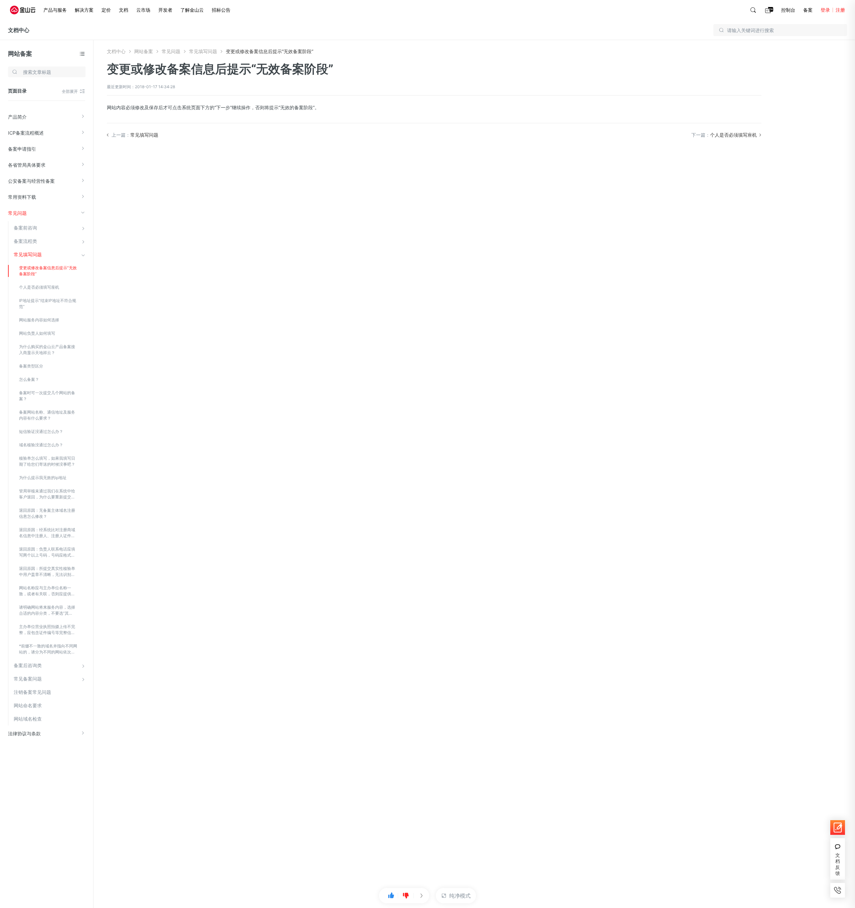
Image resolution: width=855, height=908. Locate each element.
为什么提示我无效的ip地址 (42, 477)
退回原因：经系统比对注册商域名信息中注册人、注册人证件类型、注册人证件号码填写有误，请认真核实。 (47, 533)
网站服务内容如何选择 (39, 319)
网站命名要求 (28, 705)
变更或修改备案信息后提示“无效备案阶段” (48, 270)
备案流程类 (25, 241)
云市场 (143, 10)
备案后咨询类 (28, 665)
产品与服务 (55, 10)
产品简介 (17, 117)
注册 (840, 10)
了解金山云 (192, 10)
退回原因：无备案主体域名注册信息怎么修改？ (47, 513)
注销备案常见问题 (32, 692)
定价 (106, 10)
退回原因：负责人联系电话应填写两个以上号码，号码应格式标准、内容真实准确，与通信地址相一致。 (47, 552)
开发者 (165, 10)
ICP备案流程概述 (26, 133)
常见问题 (17, 213)
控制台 (788, 10)
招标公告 (221, 10)
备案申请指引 (22, 149)
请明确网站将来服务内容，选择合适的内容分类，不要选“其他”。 (47, 610)
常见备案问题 (28, 679)
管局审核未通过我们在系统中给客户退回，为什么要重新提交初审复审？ (47, 494)
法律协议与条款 (24, 733)
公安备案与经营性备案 (31, 181)
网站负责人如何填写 (37, 333)
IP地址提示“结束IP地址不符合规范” (47, 303)
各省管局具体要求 (26, 165)
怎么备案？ (29, 379)
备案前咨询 (25, 228)
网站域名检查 (28, 719)
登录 (825, 10)
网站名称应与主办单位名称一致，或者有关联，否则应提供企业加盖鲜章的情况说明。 (47, 591)
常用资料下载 (22, 197)
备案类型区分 (31, 365)
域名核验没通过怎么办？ (41, 444)
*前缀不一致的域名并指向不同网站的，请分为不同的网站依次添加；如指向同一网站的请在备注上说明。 (48, 649)
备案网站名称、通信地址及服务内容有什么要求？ (47, 415)
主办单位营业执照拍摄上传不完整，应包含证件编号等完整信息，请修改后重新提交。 (47, 630)
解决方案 (84, 10)
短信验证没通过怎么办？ (41, 431)
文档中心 (18, 30)
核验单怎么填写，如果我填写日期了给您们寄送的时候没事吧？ (47, 461)
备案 (808, 10)
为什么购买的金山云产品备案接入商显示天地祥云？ (47, 349)
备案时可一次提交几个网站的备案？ (47, 395)
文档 (123, 10)
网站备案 (20, 53)
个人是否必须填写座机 (39, 287)
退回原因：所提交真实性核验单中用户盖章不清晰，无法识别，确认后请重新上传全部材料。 (47, 572)
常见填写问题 (28, 254)
